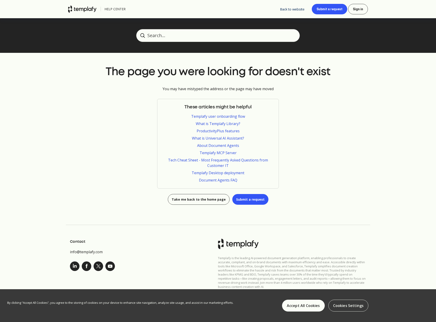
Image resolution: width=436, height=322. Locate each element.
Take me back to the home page (199, 199)
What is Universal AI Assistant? (218, 138)
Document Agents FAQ (218, 180)
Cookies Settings (348, 305)
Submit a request (329, 9)
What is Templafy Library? (218, 123)
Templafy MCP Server (218, 152)
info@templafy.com (86, 251)
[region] (218, 305)
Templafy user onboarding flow (218, 116)
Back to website (292, 9)
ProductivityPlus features (218, 130)
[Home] (83, 9)
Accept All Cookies (303, 305)
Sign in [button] (358, 9)
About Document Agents (218, 145)
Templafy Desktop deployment (218, 172)
